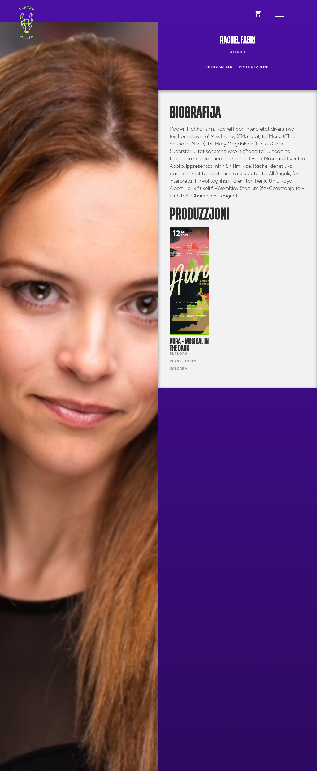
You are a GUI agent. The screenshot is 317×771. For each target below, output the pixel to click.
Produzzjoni (254, 67)
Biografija (219, 67)
